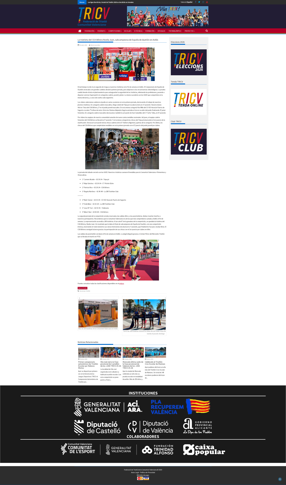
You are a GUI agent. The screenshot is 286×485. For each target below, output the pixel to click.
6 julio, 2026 (150, 359)
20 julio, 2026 (83, 359)
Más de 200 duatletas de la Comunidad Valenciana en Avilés (98, 329)
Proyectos (189, 31)
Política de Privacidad (147, 472)
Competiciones (114, 31)
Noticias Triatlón (82, 288)
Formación (149, 31)
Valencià (183, 2)
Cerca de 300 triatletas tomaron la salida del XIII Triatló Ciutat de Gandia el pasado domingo (144, 332)
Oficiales (161, 31)
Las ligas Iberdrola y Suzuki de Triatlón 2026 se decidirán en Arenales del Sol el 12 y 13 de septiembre (121, 2)
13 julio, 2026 (105, 359)
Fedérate (101, 31)
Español (189, 2)
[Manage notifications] (280, 479)
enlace (121, 283)
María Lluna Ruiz (95, 45)
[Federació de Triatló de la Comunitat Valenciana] (80, 31)
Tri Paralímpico (175, 31)
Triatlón (88, 291)
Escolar (127, 31)
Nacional (82, 291)
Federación (89, 31)
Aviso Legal (135, 472)
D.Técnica (138, 31)
